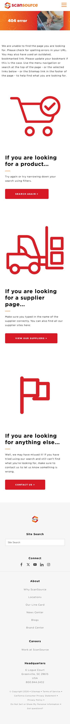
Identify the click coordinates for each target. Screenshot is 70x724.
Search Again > (26, 194)
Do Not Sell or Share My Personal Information (35, 704)
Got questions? (35, 708)
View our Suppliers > (31, 338)
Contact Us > (25, 484)
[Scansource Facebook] (21, 564)
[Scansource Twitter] (28, 564)
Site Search (35, 534)
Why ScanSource (35, 589)
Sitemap (35, 691)
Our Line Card (35, 604)
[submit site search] (61, 542)
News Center (35, 612)
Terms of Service (51, 691)
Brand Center (35, 627)
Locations (35, 597)
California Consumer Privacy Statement (35, 696)
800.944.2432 (35, 682)
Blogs (35, 620)
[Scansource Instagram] (48, 564)
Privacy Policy (35, 700)
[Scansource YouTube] (35, 564)
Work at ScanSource (35, 649)
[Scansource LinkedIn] (41, 564)
